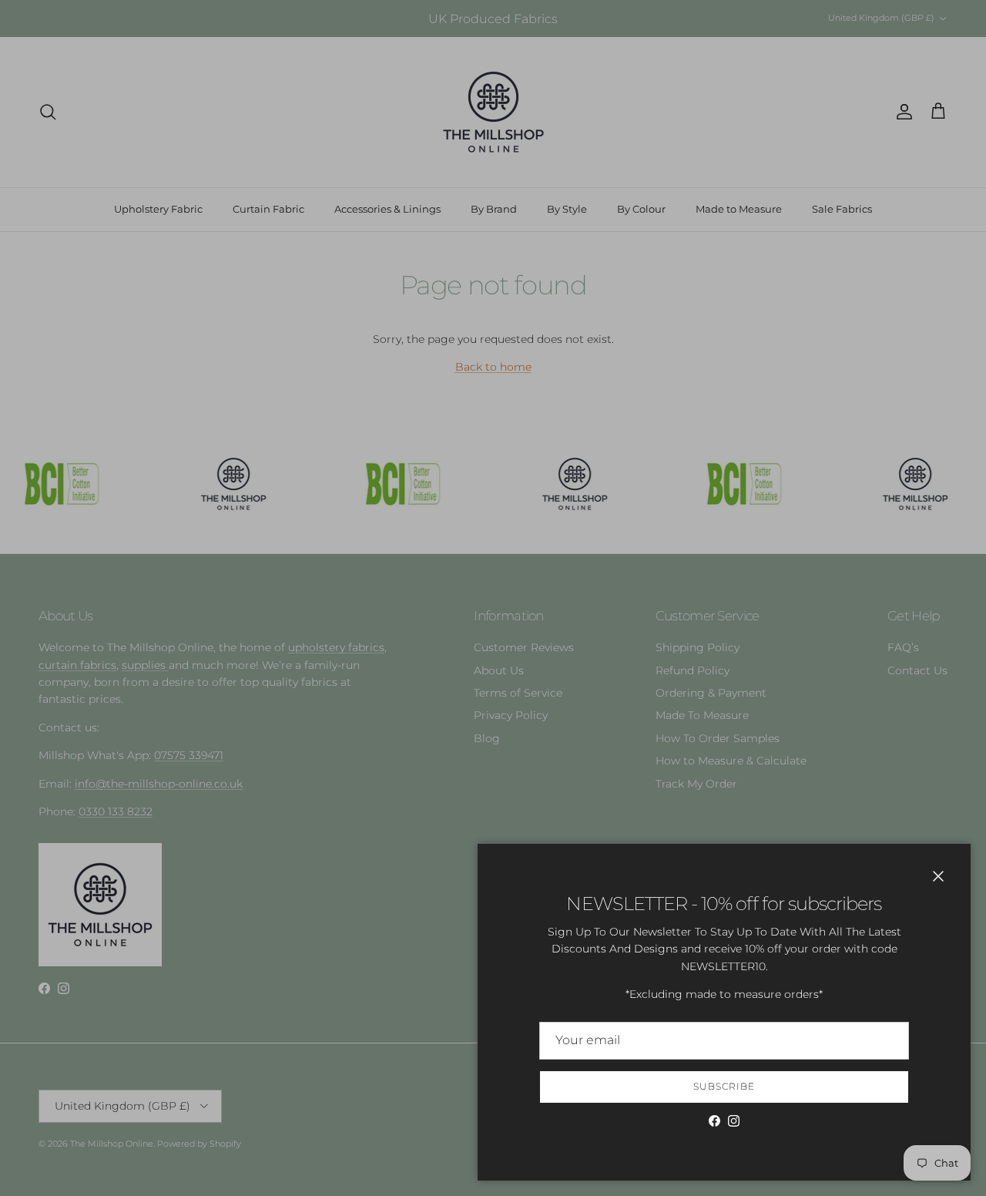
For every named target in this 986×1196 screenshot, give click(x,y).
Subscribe (724, 1086)
